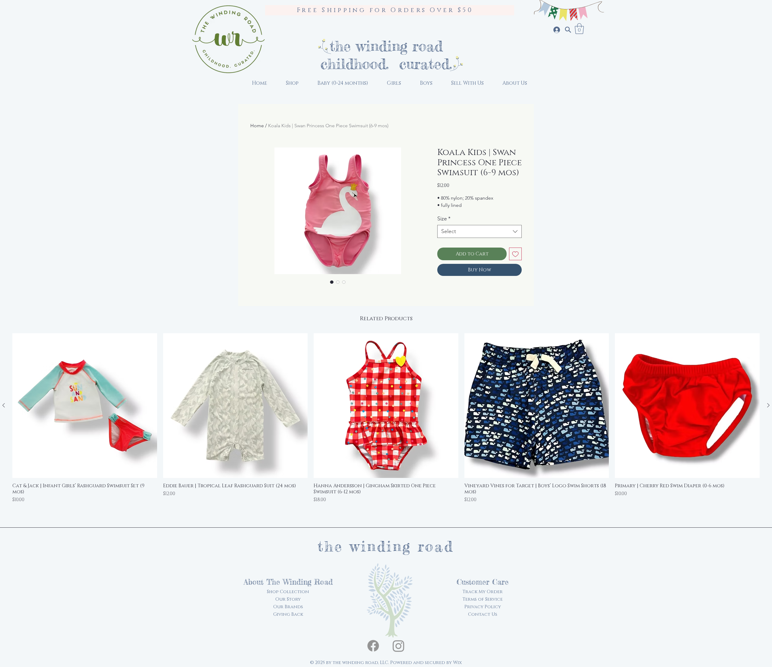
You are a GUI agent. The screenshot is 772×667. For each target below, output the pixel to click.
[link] (579, 28)
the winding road (386, 46)
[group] (386, 426)
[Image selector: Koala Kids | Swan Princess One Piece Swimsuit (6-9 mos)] (332, 282)
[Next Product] (768, 405)
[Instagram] (398, 645)
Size (444, 218)
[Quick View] (84, 405)
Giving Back (288, 614)
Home (257, 125)
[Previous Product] (3, 405)
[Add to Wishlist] (515, 254)
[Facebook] (373, 645)
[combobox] (479, 231)
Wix (457, 662)
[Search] (568, 29)
